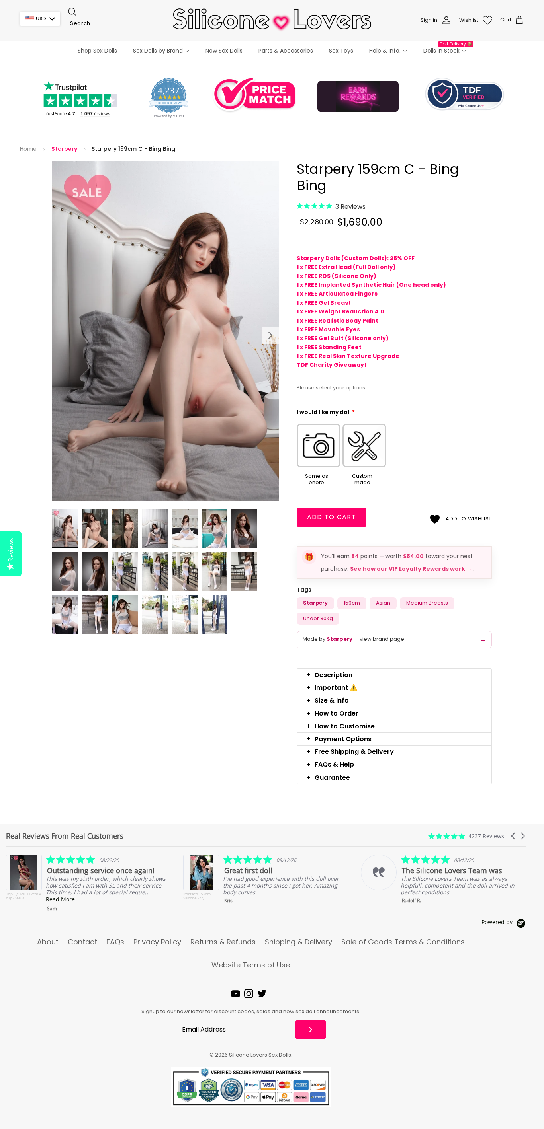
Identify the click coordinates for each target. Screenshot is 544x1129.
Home (28, 149)
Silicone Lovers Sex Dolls (260, 1055)
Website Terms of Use (250, 965)
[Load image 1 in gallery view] (165, 331)
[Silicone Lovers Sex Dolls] (272, 20)
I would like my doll (326, 412)
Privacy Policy (157, 942)
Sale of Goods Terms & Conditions (403, 942)
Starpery (64, 149)
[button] (394, 675)
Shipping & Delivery (298, 942)
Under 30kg (318, 618)
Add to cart (331, 517)
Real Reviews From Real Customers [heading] (64, 836)
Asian (383, 603)
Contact (82, 942)
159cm (352, 603)
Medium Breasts (427, 603)
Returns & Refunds (223, 942)
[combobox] (106, 23)
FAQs (115, 942)
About (48, 942)
